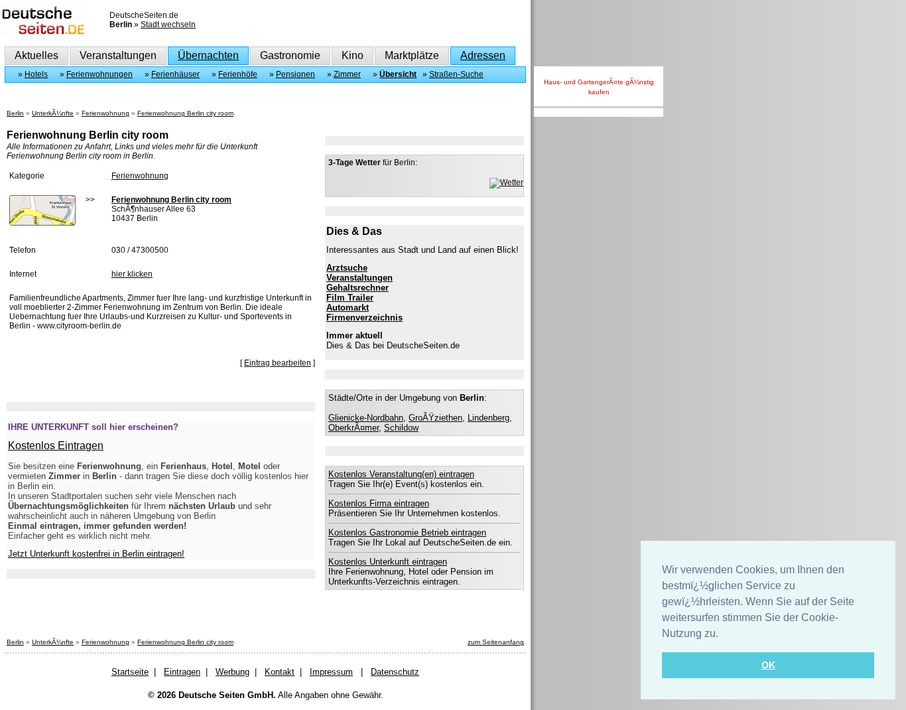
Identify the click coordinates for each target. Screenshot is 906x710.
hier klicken (132, 274)
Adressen (482, 55)
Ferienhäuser (175, 74)
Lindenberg (488, 418)
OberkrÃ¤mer (353, 428)
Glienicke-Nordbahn (365, 418)
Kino (352, 55)
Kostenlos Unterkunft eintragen (387, 562)
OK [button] (768, 665)
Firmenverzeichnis (364, 317)
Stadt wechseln (168, 24)
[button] (723, 634)
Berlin (15, 113)
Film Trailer (349, 298)
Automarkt (347, 308)
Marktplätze (412, 55)
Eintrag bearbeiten (277, 363)
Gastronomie (290, 55)
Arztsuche (346, 268)
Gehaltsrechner (357, 288)
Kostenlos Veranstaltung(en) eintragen (401, 474)
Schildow (401, 428)
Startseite (130, 672)
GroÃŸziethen (435, 418)
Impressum (331, 672)
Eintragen (182, 672)
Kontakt (279, 672)
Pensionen (295, 74)
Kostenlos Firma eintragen (378, 503)
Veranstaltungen (118, 55)
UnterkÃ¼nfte (53, 113)
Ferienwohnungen (99, 74)
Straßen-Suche (456, 74)
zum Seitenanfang (496, 642)
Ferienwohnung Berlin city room (185, 113)
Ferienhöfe (237, 74)
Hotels (36, 74)
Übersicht (398, 74)
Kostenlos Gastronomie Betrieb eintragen (407, 532)
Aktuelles (36, 55)
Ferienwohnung (105, 113)
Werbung (232, 672)
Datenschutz (395, 672)
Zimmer (347, 74)
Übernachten (208, 55)
